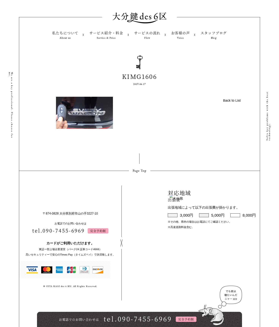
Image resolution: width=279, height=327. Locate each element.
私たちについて (65, 34)
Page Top (140, 171)
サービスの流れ (147, 34)
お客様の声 (180, 34)
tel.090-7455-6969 (58, 230)
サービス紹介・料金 (106, 34)
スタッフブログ (214, 34)
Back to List (232, 100)
